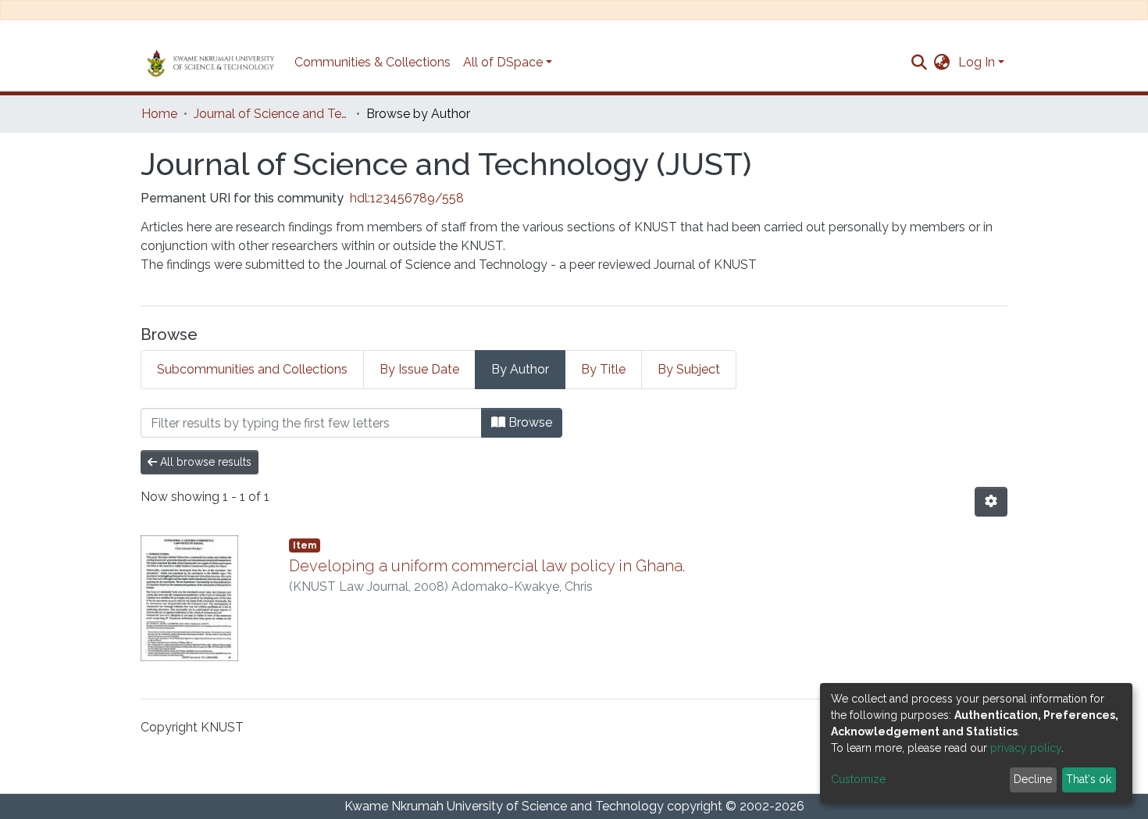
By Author (520, 369)
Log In (976, 62)
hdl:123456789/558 (407, 198)
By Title (603, 369)
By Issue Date (419, 369)
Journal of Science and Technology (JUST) (272, 113)
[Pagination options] (991, 502)
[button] (942, 62)
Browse (528, 422)
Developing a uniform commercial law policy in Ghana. (487, 565)
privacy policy (1025, 748)
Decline (1033, 779)
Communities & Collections (372, 62)
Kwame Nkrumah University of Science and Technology (504, 806)
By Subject (689, 369)
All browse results (204, 462)
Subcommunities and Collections (252, 369)
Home (159, 113)
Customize (858, 779)
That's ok (1088, 779)
